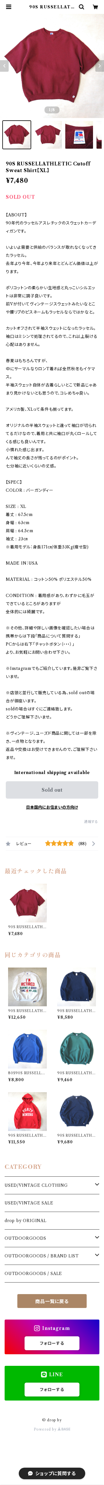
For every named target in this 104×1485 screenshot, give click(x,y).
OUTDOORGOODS (25, 1238)
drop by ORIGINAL (26, 1220)
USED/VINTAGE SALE (29, 1203)
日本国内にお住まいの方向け (52, 807)
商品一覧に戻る (52, 1301)
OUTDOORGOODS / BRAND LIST (42, 1256)
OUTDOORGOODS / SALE (33, 1273)
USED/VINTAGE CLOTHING (36, 1185)
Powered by (46, 1429)
